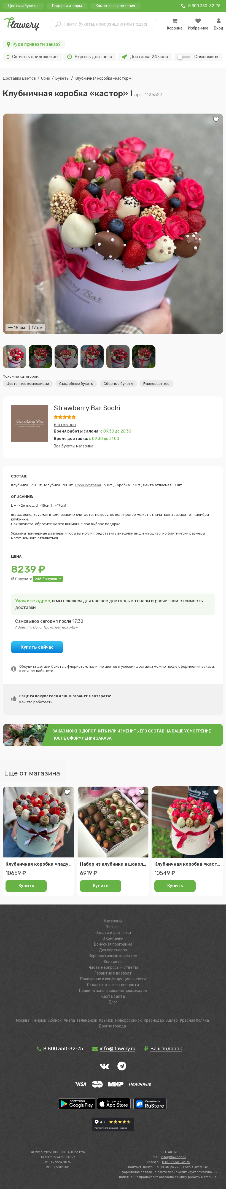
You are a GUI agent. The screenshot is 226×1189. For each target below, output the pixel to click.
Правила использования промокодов (113, 990)
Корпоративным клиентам (113, 956)
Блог (113, 1002)
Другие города (112, 1026)
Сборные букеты (118, 384)
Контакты (113, 961)
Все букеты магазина (73, 446)
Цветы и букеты (23, 6)
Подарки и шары (67, 6)
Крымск (106, 1020)
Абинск (54, 1020)
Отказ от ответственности (113, 985)
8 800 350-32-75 (62, 1049)
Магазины (113, 921)
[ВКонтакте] (104, 1066)
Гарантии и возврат (113, 973)
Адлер (172, 1020)
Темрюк (39, 1020)
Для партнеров (113, 950)
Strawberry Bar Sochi (87, 408)
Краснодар (154, 1020)
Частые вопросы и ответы (113, 967)
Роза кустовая (88, 485)
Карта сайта (113, 996)
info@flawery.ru (173, 1157)
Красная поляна (194, 1020)
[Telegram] (121, 1066)
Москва (22, 1020)
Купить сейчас (37, 647)
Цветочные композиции (28, 384)
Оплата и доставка (113, 932)
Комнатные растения (115, 6)
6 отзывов (65, 424)
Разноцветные (156, 384)
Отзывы (113, 927)
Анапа (69, 1020)
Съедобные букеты (76, 384)
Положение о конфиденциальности (113, 979)
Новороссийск (128, 1020)
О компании (113, 938)
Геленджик (87, 1020)
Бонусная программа (113, 944)
